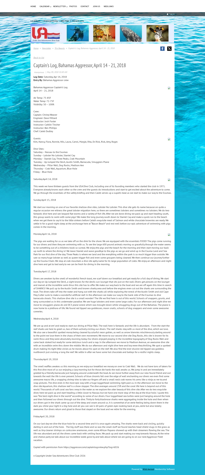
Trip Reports (60, 48)
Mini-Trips (65, 20)
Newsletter (46, 48)
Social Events (78, 20)
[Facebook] (162, 48)
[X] (169, 48)
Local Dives (35, 20)
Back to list (38, 57)
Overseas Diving (51, 20)
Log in (172, 14)
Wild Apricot (148, 469)
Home (35, 48)
